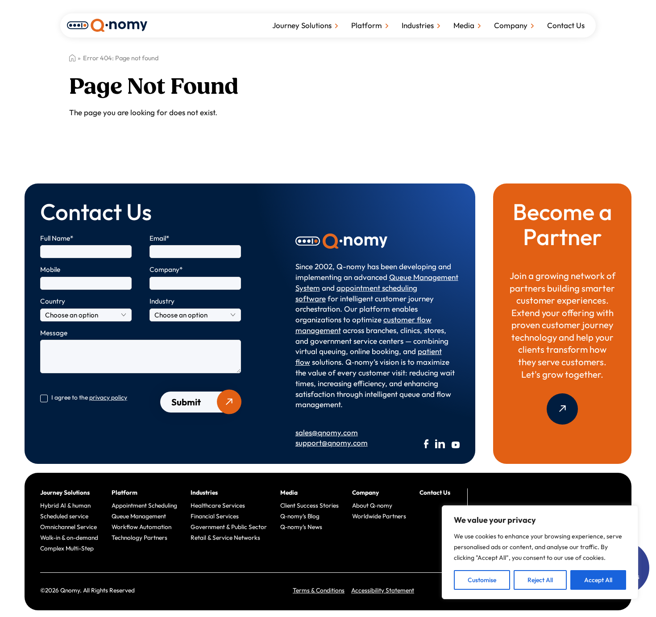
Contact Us (566, 25)
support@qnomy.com (331, 442)
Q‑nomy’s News (301, 527)
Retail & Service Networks (225, 538)
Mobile (50, 269)
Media (463, 25)
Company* (166, 269)
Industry (161, 301)
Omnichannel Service (68, 527)
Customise (482, 580)
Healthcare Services (218, 505)
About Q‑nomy (372, 505)
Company (510, 25)
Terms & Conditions (319, 590)
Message (53, 333)
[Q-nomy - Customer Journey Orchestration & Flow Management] (107, 24)
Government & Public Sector (229, 527)
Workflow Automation (141, 527)
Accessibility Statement (382, 590)
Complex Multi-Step (67, 548)
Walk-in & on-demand (69, 538)
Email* (159, 238)
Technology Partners (139, 538)
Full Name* (57, 238)
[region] (540, 552)
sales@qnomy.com (326, 432)
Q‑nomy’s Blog (300, 516)
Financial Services (215, 516)
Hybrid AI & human (65, 505)
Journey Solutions (302, 25)
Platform (366, 25)
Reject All (540, 580)
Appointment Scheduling (144, 505)
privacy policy (108, 397)
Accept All (598, 580)
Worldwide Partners (379, 516)
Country (52, 301)
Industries (418, 25)
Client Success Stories (309, 505)
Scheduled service (64, 516)
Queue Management (139, 516)
